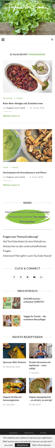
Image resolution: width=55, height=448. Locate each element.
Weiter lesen (10, 115)
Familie (5, 167)
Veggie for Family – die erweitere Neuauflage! (34, 318)
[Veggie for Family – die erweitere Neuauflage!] (12, 321)
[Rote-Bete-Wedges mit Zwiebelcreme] (27, 76)
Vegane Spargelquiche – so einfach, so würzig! (40, 398)
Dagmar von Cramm (16, 108)
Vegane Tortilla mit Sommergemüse (12, 398)
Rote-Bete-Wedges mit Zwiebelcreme (23, 103)
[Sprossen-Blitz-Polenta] (14, 350)
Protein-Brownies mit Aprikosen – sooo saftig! (40, 365)
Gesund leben (8, 98)
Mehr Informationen (41, 445)
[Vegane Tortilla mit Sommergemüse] (14, 385)
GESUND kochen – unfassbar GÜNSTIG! (33, 300)
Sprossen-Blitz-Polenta (14, 362)
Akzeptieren (22, 445)
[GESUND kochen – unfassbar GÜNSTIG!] (12, 303)
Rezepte (20, 98)
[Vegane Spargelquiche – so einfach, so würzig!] (40, 385)
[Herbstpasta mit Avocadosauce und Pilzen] (27, 145)
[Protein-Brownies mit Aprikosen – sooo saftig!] (40, 350)
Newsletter (42, 212)
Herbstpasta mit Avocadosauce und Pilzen (24, 172)
